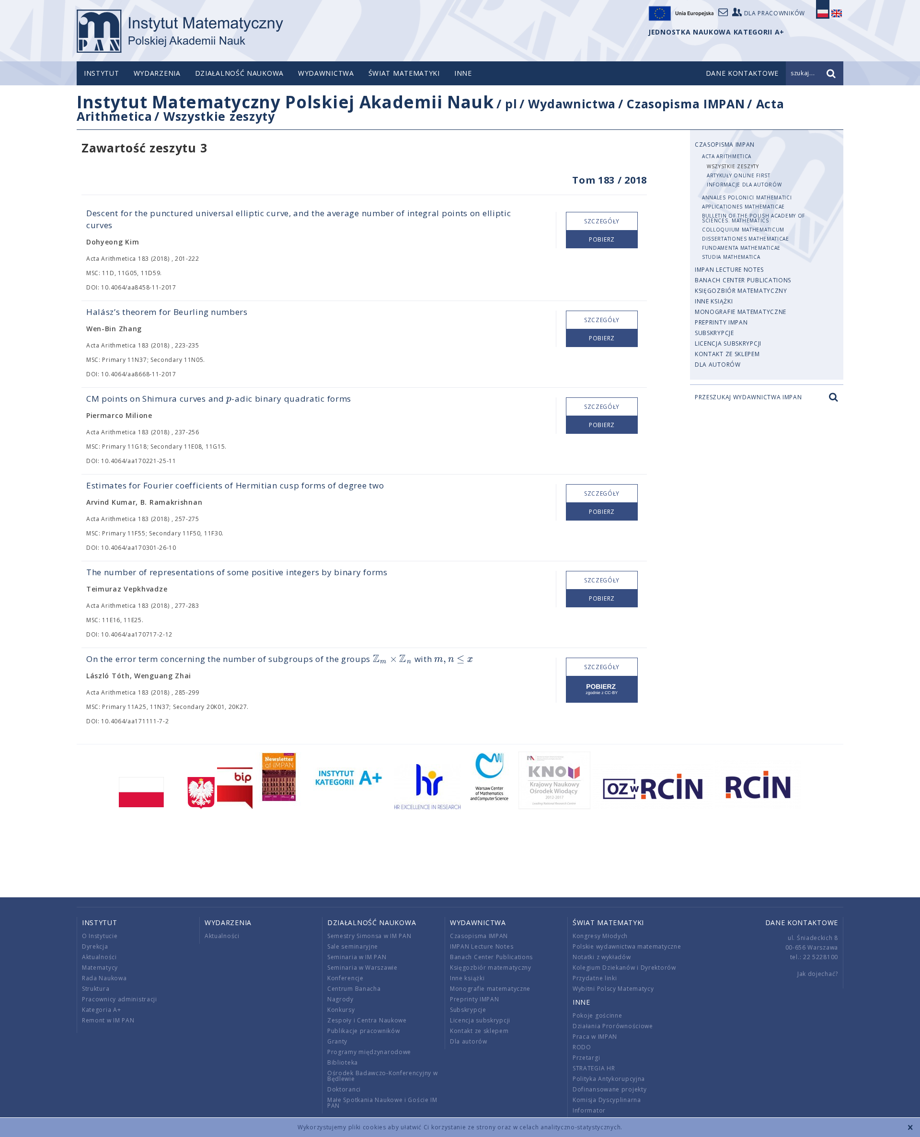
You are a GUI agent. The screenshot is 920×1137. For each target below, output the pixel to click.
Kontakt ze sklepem (727, 354)
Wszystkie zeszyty (219, 116)
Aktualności (99, 957)
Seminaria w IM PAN (357, 957)
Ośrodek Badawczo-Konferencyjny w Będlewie (382, 1076)
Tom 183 (593, 180)
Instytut (101, 73)
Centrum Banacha (354, 989)
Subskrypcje (714, 333)
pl (511, 103)
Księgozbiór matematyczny (741, 291)
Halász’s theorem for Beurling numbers (167, 311)
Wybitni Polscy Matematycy (613, 989)
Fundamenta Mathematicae (741, 247)
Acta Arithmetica (726, 156)
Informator (589, 1110)
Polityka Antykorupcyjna (609, 1079)
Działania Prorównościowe (613, 1026)
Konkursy (341, 1010)
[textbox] (228, 399)
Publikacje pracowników (363, 1031)
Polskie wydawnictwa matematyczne (627, 946)
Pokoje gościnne (597, 1015)
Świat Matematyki (404, 73)
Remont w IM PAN (108, 1020)
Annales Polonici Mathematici (747, 197)
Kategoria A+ (101, 1010)
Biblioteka (342, 1062)
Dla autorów (718, 364)
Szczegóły (602, 221)
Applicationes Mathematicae (743, 206)
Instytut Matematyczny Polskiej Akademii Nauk (285, 102)
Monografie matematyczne (740, 312)
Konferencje (345, 978)
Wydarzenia (157, 73)
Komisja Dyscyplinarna (607, 1100)
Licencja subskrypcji (728, 343)
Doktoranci (344, 1089)
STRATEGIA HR (594, 1068)
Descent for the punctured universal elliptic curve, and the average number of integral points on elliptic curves (298, 219)
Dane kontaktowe (802, 922)
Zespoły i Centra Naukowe (367, 1020)
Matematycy (100, 967)
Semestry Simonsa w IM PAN (369, 936)
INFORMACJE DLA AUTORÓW (744, 184)
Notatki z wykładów (602, 957)
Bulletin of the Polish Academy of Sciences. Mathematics (753, 218)
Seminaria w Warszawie (362, 967)
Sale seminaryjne (352, 946)
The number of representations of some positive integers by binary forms (237, 572)
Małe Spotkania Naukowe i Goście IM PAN (382, 1103)
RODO (582, 1047)
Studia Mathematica (731, 257)
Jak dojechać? (817, 974)
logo (180, 31)
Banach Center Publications (743, 280)
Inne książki (714, 301)
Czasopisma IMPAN (686, 103)
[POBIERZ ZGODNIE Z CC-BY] (602, 689)
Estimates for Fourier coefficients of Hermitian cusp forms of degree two (235, 485)
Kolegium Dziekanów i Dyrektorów (624, 967)
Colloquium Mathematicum (743, 229)
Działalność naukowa (239, 73)
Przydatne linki (595, 978)
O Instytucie (99, 936)
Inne (463, 73)
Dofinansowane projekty (609, 1089)
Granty (337, 1041)
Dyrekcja (95, 946)
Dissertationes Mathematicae (745, 238)
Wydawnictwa (326, 73)
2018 (635, 180)
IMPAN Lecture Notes (729, 270)
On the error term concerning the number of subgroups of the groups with (279, 659)
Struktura (95, 989)
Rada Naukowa (104, 978)
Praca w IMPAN (595, 1037)
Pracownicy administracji (119, 999)
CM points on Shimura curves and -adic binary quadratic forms (218, 399)
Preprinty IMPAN (721, 322)
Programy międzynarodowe (369, 1052)
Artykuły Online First (738, 175)
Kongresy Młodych (600, 936)
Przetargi (586, 1058)
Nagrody (340, 999)
